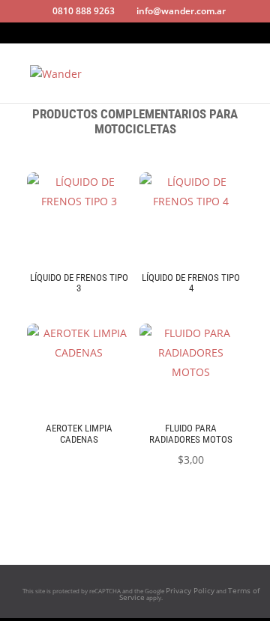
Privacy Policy (190, 590)
